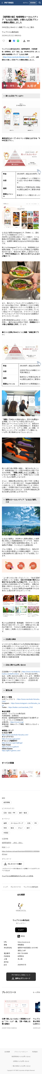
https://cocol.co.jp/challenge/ (12, 743)
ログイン (25, 3)
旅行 (28, 828)
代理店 (6, 833)
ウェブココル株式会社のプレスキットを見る (17, 876)
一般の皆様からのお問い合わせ (21, 1066)
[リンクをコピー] (28, 41)
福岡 (5, 823)
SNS (5, 828)
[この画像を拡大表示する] (10, 773)
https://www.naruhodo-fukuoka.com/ (16, 57)
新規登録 (33, 3)
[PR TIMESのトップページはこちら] (8, 3)
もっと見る (36, 992)
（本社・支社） (17, 843)
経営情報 (7, 802)
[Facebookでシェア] (14, 41)
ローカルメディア (17, 823)
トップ (5, 887)
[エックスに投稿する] (10, 41)
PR (35, 823)
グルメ (20, 828)
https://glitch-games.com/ (11, 750)
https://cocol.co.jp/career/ (11, 739)
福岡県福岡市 (6, 843)
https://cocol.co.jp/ (17, 722)
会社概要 (7, 1052)
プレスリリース (16, 887)
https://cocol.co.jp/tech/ (10, 747)
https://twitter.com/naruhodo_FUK (20, 707)
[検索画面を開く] (39, 2)
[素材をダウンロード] (24, 41)
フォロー (21, 930)
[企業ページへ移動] (21, 908)
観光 (12, 828)
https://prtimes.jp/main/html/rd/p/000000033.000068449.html (21, 852)
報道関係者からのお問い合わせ (21, 1056)
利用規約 (35, 1052)
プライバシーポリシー (21, 1052)
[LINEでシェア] (18, 41)
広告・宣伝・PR (9, 813)
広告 (28, 823)
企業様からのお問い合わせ (21, 1061)
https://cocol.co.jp (24, 942)
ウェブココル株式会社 (31, 887)
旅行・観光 (23, 813)
